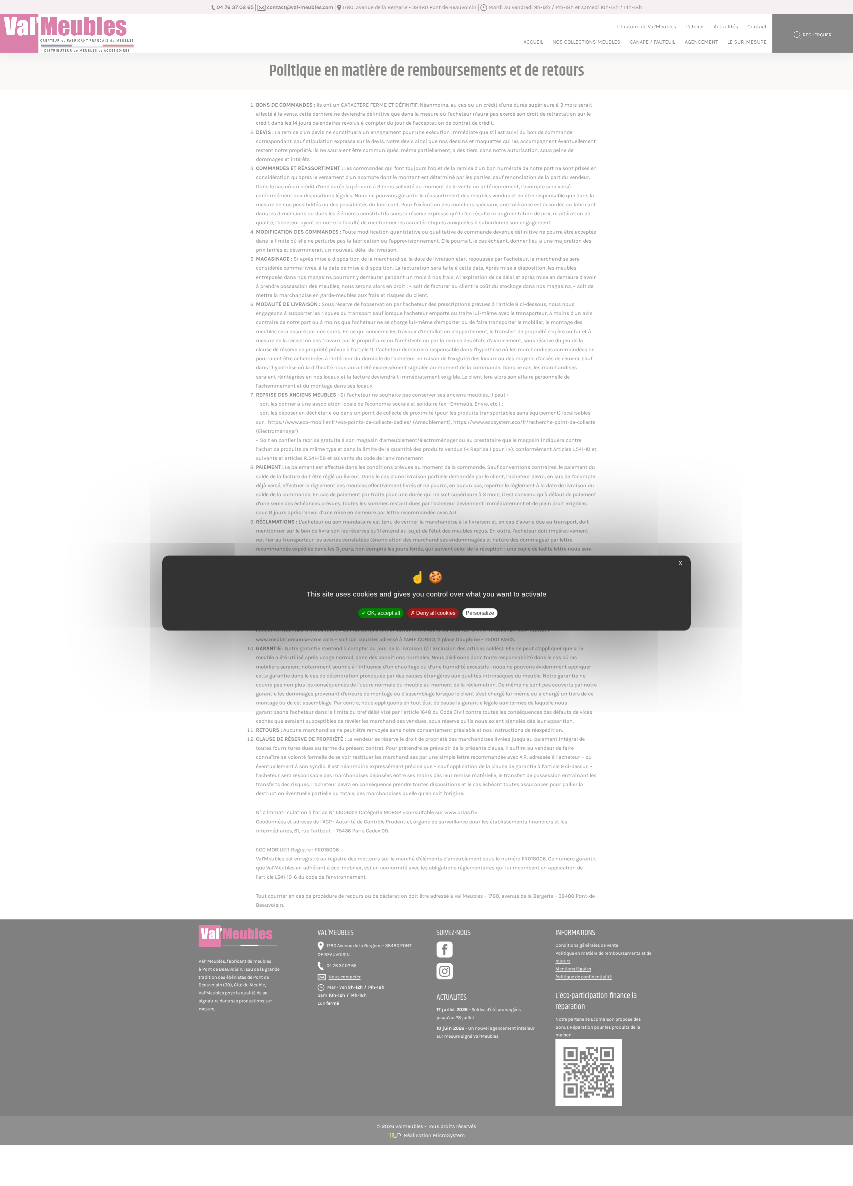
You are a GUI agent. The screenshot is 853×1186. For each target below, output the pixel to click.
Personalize (480, 613)
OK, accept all (383, 613)
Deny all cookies (435, 613)
